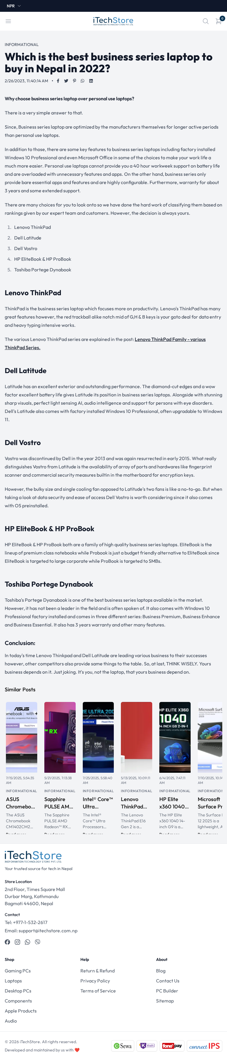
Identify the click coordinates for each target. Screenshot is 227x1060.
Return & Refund (97, 971)
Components (18, 1001)
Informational (21, 791)
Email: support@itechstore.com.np (41, 930)
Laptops (13, 981)
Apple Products (21, 1011)
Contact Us (167, 981)
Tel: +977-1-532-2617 (26, 922)
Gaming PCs (18, 971)
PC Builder (167, 991)
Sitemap (165, 1001)
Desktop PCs (18, 991)
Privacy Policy (95, 981)
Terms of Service (98, 991)
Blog (161, 971)
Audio (11, 1021)
